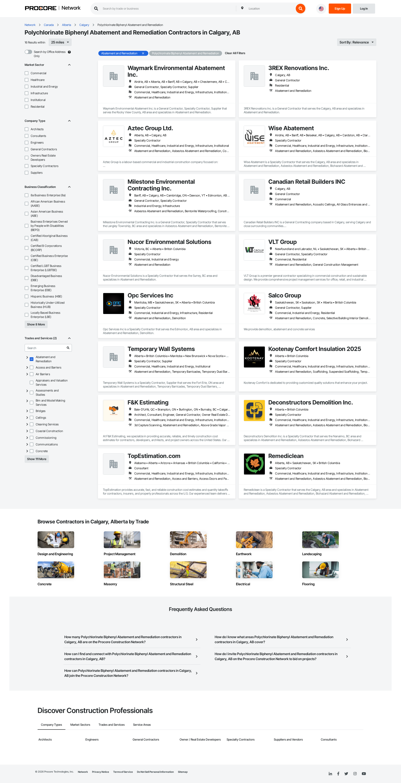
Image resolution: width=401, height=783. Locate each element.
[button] (26, 73)
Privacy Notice (100, 771)
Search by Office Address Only (50, 54)
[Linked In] (330, 774)
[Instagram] (355, 774)
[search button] (300, 8)
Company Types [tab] (51, 724)
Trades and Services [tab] (112, 724)
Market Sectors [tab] (80, 724)
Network (71, 8)
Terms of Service (123, 771)
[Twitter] (346, 774)
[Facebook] (338, 774)
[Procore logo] (40, 8)
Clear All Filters (235, 53)
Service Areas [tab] (142, 724)
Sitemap (183, 771)
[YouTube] (364, 773)
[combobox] (270, 8)
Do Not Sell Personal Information (155, 771)
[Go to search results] (68, 347)
